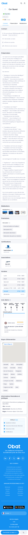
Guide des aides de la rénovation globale (14, 475)
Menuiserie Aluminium (10, 233)
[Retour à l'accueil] (4, 3)
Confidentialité (14, 524)
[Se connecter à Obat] (24, 3)
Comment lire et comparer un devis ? (14, 473)
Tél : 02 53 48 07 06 (14, 527)
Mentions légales (14, 519)
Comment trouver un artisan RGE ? (14, 477)
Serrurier (7, 489)
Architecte (20, 487)
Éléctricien (7, 487)
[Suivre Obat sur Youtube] (18, 458)
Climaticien (20, 489)
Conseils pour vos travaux (14, 479)
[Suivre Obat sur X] (14, 458)
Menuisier (5, 223)
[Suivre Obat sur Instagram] (23, 458)
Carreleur (20, 495)
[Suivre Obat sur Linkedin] (5, 458)
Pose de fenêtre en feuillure (11, 226)
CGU (14, 522)
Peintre (7, 491)
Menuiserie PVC (8, 229)
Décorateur (20, 493)
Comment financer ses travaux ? (14, 471)
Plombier (7, 493)
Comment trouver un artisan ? (14, 467)
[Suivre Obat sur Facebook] (10, 458)
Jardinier (7, 495)
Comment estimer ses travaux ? (14, 469)
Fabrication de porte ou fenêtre (12, 236)
